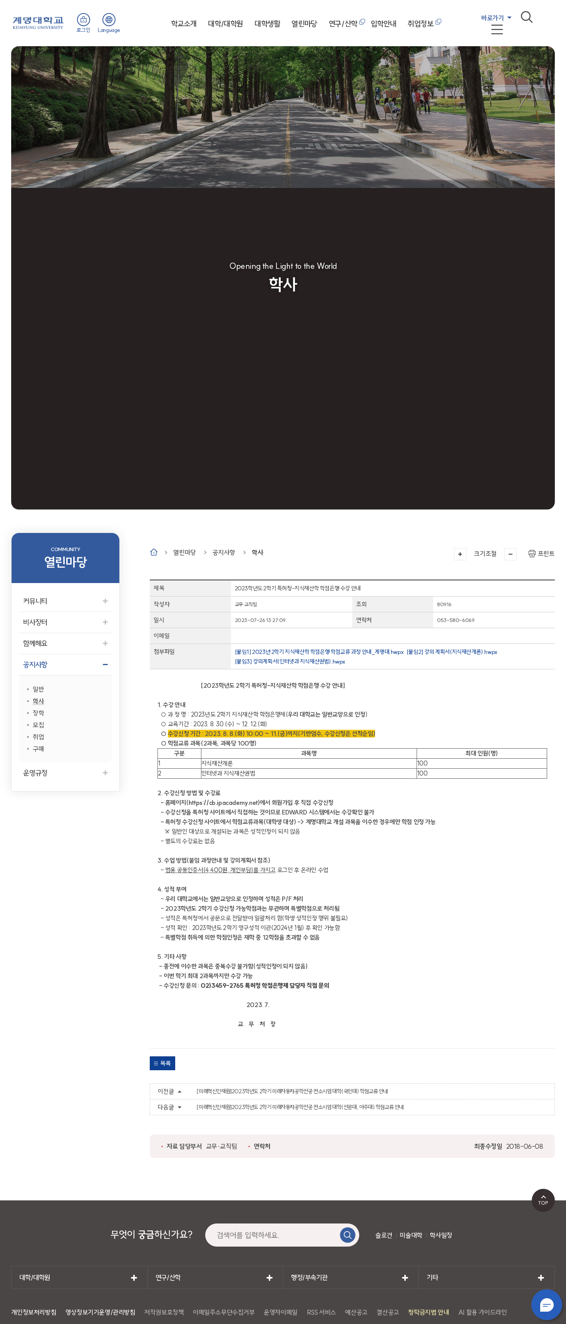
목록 (165, 1063)
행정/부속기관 (309, 1277)
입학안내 (383, 23)
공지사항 (224, 552)
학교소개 (183, 23)
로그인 (83, 30)
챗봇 (546, 1304)
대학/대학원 (225, 23)
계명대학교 (38, 22)
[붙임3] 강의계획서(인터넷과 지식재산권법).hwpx (290, 661)
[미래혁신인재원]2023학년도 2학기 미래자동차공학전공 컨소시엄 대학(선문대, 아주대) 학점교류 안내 (300, 1107)
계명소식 (490, 53)
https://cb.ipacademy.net (223, 802)
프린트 (546, 554)
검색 (527, 17)
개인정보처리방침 (33, 1312)
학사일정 (441, 1235)
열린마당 (304, 23)
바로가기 (492, 18)
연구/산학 (343, 23)
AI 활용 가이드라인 (482, 1312)
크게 (460, 554)
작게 (510, 554)
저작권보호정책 (164, 1312)
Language (109, 30)
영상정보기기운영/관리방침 (100, 1312)
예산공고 (356, 1312)
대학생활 (267, 23)
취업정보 (420, 23)
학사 (257, 552)
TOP (543, 1203)
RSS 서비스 (321, 1312)
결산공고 (388, 1312)
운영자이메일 (281, 1312)
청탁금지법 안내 (428, 1312)
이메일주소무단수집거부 (224, 1312)
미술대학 (411, 1235)
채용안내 (490, 44)
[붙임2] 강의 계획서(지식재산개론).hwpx (452, 651)
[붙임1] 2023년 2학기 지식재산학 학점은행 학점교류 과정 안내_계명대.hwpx (319, 651)
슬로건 (383, 1235)
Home (154, 552)
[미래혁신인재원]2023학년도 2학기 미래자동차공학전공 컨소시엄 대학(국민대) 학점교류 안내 (292, 1091)
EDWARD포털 (498, 35)
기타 (432, 1277)
